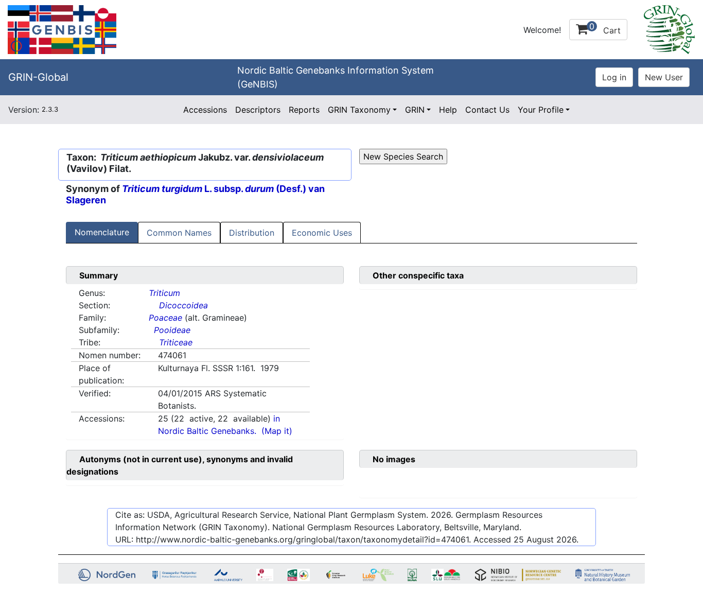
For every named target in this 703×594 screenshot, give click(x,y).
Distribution (251, 233)
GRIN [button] (415, 109)
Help (448, 109)
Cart (605, 28)
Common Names (179, 233)
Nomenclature (102, 232)
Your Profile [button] (541, 109)
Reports (304, 109)
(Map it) (276, 431)
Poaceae (165, 317)
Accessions (205, 109)
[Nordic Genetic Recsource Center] (62, 29)
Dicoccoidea (183, 305)
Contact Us (487, 109)
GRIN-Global (38, 77)
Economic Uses (322, 233)
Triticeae (175, 342)
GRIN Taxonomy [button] (359, 109)
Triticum (164, 293)
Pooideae (172, 330)
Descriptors (257, 109)
